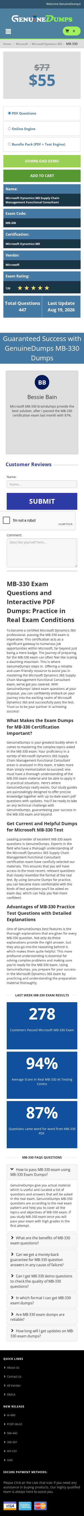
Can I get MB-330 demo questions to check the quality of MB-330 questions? (41, 1281)
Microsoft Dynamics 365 (47, 44)
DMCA (11, 1394)
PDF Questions (23, 113)
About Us (13, 1367)
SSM (10, 1460)
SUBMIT (42, 501)
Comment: (14, 535)
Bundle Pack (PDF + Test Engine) (38, 144)
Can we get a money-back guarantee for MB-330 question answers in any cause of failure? (37, 1259)
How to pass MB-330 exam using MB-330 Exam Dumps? (40, 1172)
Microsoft (22, 44)
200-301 (12, 1442)
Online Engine (23, 128)
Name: (12, 477)
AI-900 (11, 1415)
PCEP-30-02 (14, 1424)
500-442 (12, 1433)
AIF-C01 (12, 1451)
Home (7, 44)
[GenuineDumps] (42, 17)
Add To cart (42, 175)
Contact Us (14, 1376)
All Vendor (14, 1385)
